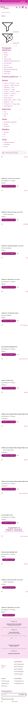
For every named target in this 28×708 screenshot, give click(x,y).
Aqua (5, 83)
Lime (12, 87)
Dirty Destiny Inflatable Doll (9, 346)
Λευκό (6, 95)
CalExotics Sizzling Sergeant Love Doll (12, 245)
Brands (6, 54)
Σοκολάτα (6, 126)
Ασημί (12, 91)
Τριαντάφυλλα (8, 106)
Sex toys (6, 65)
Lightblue (6, 87)
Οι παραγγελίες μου (19, 683)
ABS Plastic (7, 144)
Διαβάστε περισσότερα (9, 587)
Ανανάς (6, 91)
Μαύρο (12, 95)
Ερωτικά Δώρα (8, 67)
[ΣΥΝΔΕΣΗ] (26, 2)
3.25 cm (6, 113)
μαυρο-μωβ (7, 99)
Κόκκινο (13, 93)
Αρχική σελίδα (4, 12)
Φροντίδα (7, 73)
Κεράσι (6, 124)
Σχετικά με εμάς (5, 681)
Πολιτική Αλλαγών (18, 674)
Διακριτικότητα (5, 683)
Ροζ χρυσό (7, 104)
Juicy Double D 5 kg (7, 515)
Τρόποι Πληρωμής (18, 669)
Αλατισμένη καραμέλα (10, 122)
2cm (5, 111)
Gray (17, 83)
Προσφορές (7, 71)
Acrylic (6, 146)
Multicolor (7, 89)
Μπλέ (14, 99)
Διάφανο (6, 93)
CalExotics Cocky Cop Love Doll (10, 178)
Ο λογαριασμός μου (19, 681)
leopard (6, 85)
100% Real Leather (9, 142)
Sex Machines (8, 63)
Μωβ (19, 99)
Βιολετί (18, 91)
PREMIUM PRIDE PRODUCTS (12, 61)
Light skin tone (15, 85)
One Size (6, 132)
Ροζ (12, 101)
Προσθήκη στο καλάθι (8, 559)
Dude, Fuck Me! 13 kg (7, 380)
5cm (5, 116)
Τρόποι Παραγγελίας (19, 664)
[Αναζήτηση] (16, 7)
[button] (26, 7)
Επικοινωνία (4, 685)
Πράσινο (6, 101)
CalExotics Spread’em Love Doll (10, 279)
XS (4, 134)
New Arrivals (7, 59)
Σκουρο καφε (16, 104)
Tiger (13, 89)
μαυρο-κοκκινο (8, 97)
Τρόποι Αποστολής (18, 666)
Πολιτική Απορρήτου (19, 671)
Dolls (5, 56)
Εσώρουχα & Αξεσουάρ (10, 69)
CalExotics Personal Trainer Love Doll (11, 212)
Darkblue (11, 83)
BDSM (5, 52)
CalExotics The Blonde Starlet (9, 313)
